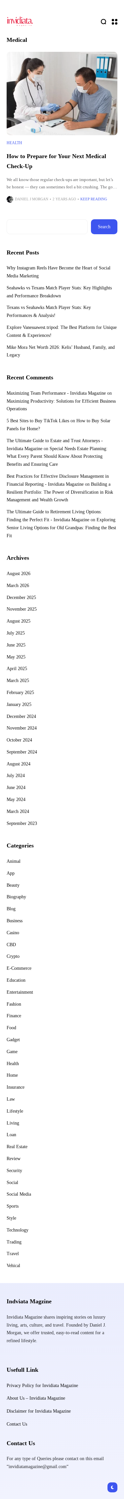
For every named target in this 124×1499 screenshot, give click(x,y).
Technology (17, 1230)
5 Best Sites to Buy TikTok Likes (38, 420)
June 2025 (16, 645)
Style (11, 1218)
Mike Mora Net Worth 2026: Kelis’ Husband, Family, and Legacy (61, 351)
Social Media (19, 1194)
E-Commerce (19, 968)
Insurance (15, 1087)
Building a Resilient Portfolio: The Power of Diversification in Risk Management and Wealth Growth (60, 492)
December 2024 (21, 716)
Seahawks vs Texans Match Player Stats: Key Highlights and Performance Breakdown (59, 291)
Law (11, 1099)
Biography (16, 896)
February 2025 (20, 692)
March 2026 (18, 585)
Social (12, 1182)
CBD (11, 944)
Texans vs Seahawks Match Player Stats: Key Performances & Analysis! (49, 311)
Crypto (13, 956)
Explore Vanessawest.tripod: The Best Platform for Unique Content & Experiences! (62, 331)
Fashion (14, 1004)
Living (13, 1123)
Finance (14, 1015)
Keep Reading (93, 199)
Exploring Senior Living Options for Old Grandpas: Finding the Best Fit (61, 527)
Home (12, 1075)
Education (16, 980)
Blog (11, 908)
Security (14, 1170)
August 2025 (18, 621)
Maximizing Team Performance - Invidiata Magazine (56, 393)
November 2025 (22, 609)
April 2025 (17, 668)
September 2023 (22, 823)
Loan (11, 1134)
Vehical (13, 1265)
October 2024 (19, 740)
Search (104, 226)
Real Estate (17, 1146)
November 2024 (22, 728)
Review (14, 1158)
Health (14, 143)
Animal (14, 861)
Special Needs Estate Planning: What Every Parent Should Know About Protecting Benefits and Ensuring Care (57, 456)
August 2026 (18, 573)
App (11, 873)
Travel (13, 1253)
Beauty (13, 885)
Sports (13, 1206)
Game (12, 1051)
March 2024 (18, 811)
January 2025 (19, 704)
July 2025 (16, 633)
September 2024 (22, 752)
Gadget (13, 1039)
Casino (13, 932)
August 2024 (18, 763)
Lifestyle (15, 1111)
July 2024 (16, 775)
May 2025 (16, 656)
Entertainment (20, 992)
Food (11, 1027)
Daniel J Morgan (31, 199)
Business (14, 920)
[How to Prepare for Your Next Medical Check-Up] (62, 93)
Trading (14, 1242)
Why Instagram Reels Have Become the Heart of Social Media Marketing (58, 271)
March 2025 (18, 680)
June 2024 (16, 787)
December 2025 (21, 597)
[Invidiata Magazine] (20, 21)
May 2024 (16, 799)
